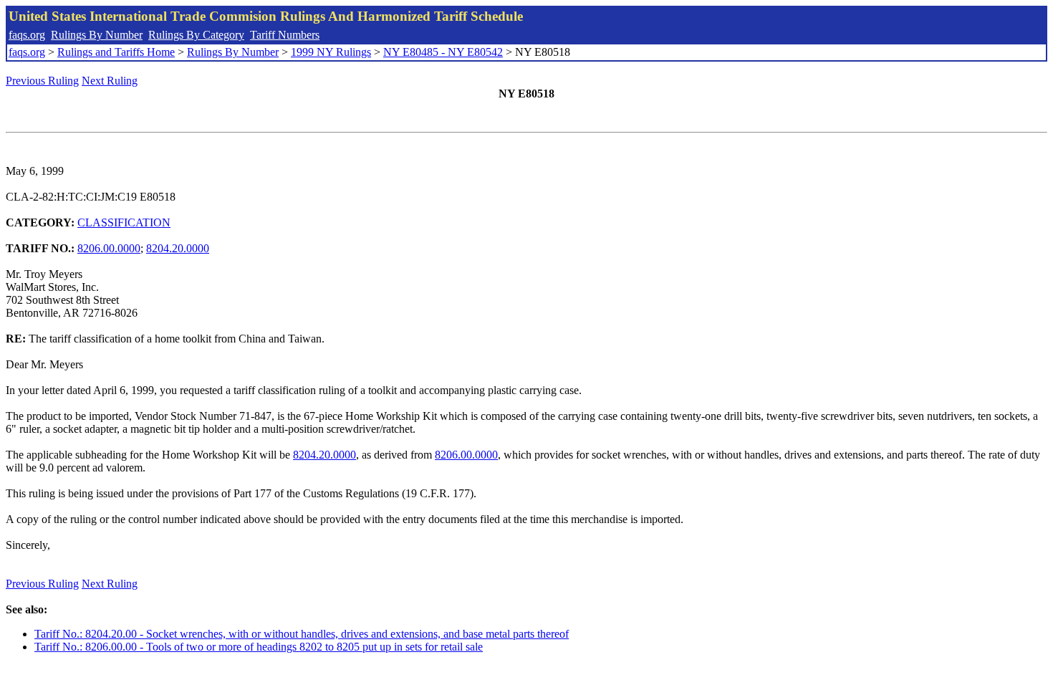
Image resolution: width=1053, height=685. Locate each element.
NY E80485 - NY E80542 (443, 52)
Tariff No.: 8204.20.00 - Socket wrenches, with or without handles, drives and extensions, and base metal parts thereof (301, 634)
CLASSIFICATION (123, 222)
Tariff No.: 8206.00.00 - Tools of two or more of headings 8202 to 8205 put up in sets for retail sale (258, 647)
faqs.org (27, 35)
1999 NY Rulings (331, 52)
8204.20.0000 (177, 248)
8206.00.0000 (108, 248)
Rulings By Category (196, 35)
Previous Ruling (42, 81)
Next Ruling (110, 81)
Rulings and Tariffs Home (116, 52)
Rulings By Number (97, 35)
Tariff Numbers (284, 35)
